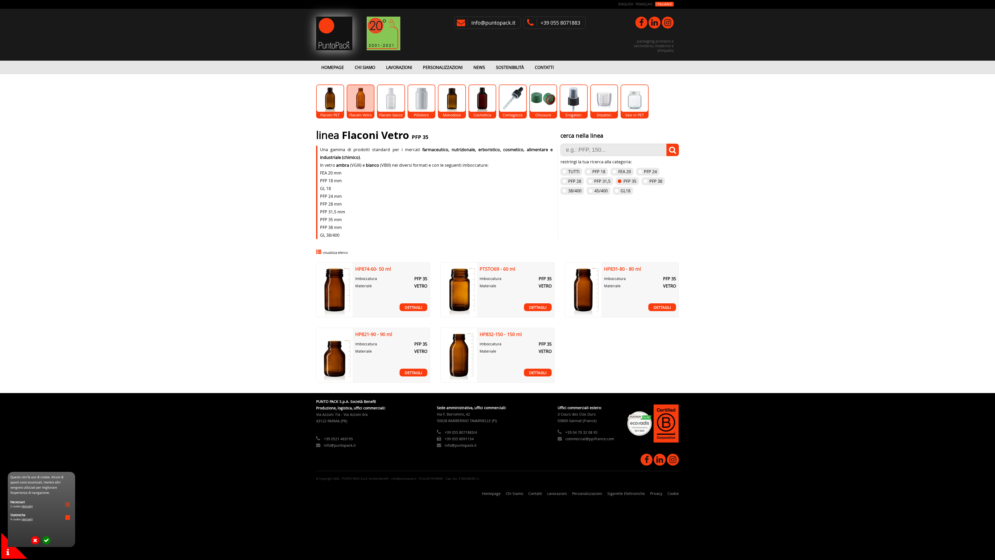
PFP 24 (650, 171)
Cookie (673, 493)
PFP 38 (655, 181)
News (479, 67)
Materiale (363, 285)
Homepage (332, 67)
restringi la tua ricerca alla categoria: (596, 162)
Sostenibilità (510, 67)
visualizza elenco (335, 252)
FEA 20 (624, 171)
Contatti (544, 67)
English (625, 4)
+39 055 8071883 (560, 22)
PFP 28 (574, 181)
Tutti (573, 171)
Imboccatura (366, 278)
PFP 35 (629, 181)
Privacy (656, 493)
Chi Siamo (365, 67)
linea (329, 135)
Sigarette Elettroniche (626, 493)
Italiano (664, 4)
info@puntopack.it (493, 22)
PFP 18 (598, 171)
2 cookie (21, 506)
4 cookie (21, 519)
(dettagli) (27, 506)
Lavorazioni (399, 67)
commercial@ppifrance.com (589, 438)
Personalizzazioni (443, 67)
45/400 (601, 191)
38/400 (574, 191)
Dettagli (413, 307)
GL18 (625, 191)
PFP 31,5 (602, 181)
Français (644, 4)
